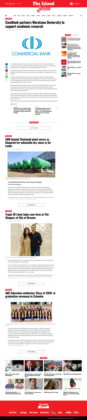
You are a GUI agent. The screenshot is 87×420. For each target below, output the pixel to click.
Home (15, 15)
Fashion (48, 15)
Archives (65, 15)
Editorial (43, 15)
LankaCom (75, 418)
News (19, 15)
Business (33, 15)
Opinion (38, 15)
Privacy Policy (8, 418)
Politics (53, 15)
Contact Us (71, 15)
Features (23, 15)
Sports (28, 15)
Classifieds (59, 15)
